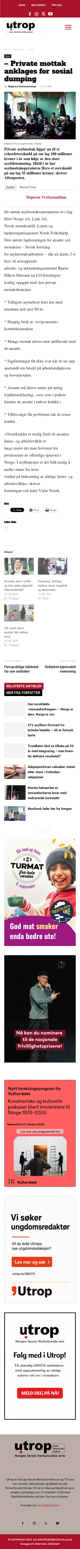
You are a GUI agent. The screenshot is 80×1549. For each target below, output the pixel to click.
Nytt (30, 49)
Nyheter (19, 49)
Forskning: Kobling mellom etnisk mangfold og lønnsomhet (52, 585)
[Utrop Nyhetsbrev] (40, 1418)
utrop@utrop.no (48, 1505)
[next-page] (47, 829)
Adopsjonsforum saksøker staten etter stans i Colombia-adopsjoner (51, 772)
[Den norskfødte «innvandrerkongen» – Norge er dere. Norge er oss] (15, 709)
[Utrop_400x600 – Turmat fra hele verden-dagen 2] (40, 944)
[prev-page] (40, 829)
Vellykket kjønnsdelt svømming (60, 669)
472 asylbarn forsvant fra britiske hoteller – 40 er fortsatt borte (50, 730)
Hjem (7, 49)
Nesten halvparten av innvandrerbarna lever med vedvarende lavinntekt (47, 793)
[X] (46, 1523)
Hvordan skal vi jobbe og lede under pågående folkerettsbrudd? (18, 585)
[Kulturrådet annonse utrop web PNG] (40, 1185)
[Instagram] (34, 1523)
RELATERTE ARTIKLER (23, 686)
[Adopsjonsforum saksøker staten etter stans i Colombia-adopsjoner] (15, 771)
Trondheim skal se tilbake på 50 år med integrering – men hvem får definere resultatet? (51, 751)
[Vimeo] (57, 1523)
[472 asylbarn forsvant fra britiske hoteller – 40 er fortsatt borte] (15, 730)
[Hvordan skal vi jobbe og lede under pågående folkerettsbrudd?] (19, 566)
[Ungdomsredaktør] (40, 1302)
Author (10, 187)
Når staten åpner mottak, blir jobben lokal (16, 632)
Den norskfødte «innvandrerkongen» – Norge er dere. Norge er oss (50, 709)
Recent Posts (28, 187)
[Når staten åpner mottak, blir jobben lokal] (19, 612)
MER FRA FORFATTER (23, 693)
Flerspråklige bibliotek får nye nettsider (21, 669)
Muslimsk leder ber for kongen (50, 809)
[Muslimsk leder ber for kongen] (15, 813)
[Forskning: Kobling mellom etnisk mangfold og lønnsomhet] (52, 566)
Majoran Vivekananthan (22, 86)
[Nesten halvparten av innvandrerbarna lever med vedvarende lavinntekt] (15, 792)
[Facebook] (23, 1523)
